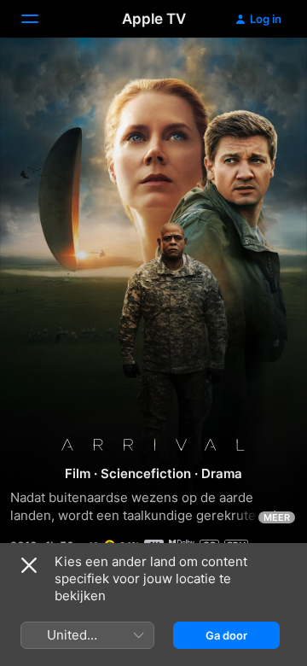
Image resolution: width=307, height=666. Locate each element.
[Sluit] (29, 565)
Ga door (226, 635)
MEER (277, 517)
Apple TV (154, 18)
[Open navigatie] (40, 19)
